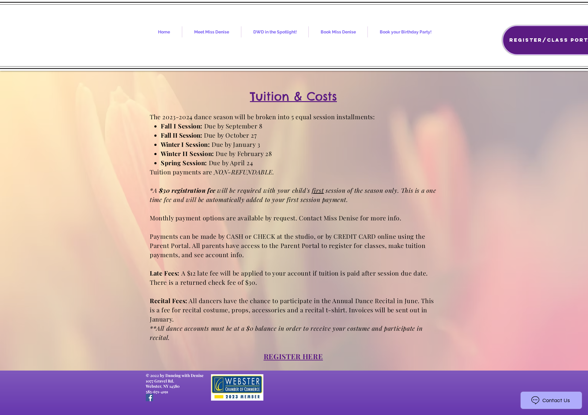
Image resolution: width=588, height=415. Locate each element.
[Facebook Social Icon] (149, 397)
